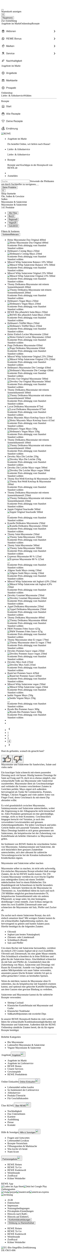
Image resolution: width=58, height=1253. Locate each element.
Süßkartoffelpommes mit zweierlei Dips (26, 1013)
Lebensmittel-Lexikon (18, 1140)
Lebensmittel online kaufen (20, 1087)
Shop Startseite (8, 193)
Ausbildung (13, 1119)
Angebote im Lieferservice (20, 1063)
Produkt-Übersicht (16, 1095)
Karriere (11, 1116)
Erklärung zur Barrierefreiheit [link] (21, 1223)
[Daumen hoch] (6, 759)
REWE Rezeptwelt (21, 1019)
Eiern (21, 879)
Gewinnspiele (14, 1071)
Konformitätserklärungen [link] (19, 1220)
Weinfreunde (13, 1173)
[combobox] (15, 181)
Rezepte (29, 163)
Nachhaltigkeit (14, 1111)
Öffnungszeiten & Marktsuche (22, 1146)
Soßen (4, 199)
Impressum (12, 1205)
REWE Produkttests (17, 1074)
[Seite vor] (9, 745)
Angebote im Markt (17, 1060)
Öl (47, 893)
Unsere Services (15, 1069)
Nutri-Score (13, 1151)
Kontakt (11, 1125)
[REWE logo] (6, 133)
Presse (10, 1122)
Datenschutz (13, 1202)
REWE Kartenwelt (16, 1170)
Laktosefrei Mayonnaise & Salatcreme (26, 1045)
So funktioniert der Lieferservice (23, 1090)
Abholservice (13, 1092)
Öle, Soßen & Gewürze (12, 196)
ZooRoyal (12, 1175)
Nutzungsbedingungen (18, 1208)
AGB (10, 1200)
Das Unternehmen (16, 1114)
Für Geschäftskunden (17, 1098)
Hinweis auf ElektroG (18, 1216)
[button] (8, 515)
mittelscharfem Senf (11, 882)
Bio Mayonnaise (15, 1042)
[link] (32, 141)
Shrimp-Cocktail (15, 1002)
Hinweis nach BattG (17, 1214)
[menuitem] (29, 31)
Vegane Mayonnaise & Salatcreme (24, 1047)
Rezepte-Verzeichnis (17, 1143)
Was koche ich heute (17, 1149)
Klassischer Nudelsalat (18, 1011)
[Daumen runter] (18, 759)
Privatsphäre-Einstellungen (20, 1211)
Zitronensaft (31, 904)
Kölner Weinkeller (16, 1178)
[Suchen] (37, 185)
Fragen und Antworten (18, 1138)
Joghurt (28, 951)
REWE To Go (14, 1167)
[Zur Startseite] (11, 6)
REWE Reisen (14, 1164)
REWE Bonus (14, 1066)
